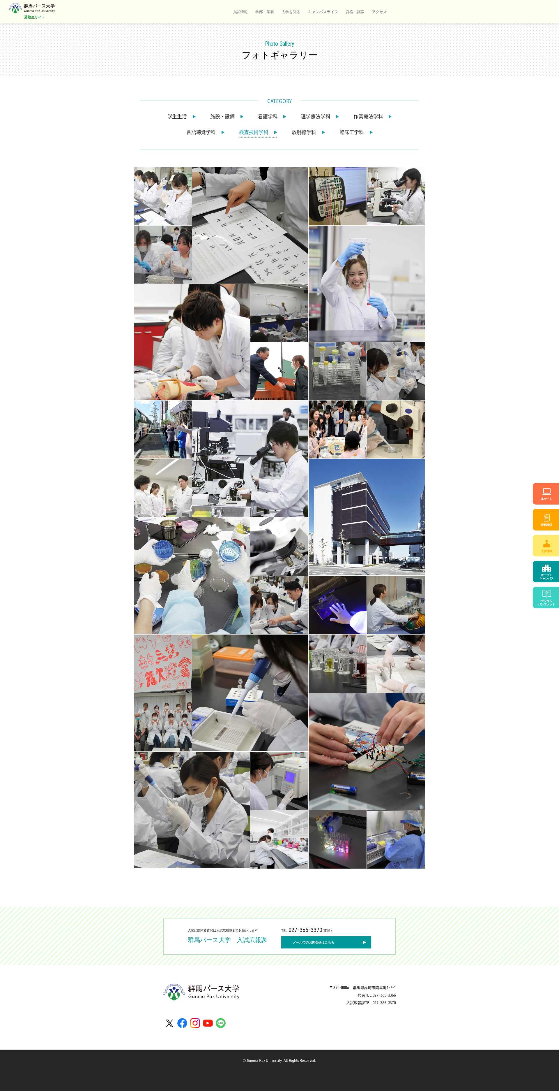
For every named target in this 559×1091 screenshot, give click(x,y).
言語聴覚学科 (201, 132)
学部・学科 (264, 11)
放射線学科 (304, 132)
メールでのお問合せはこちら (313, 942)
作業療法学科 (368, 116)
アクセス (379, 11)
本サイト (547, 498)
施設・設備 (222, 116)
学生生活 (177, 116)
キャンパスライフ (323, 11)
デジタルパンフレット (546, 602)
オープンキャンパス (546, 576)
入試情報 (240, 11)
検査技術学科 (253, 132)
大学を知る (291, 11)
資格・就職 (355, 11)
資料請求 (547, 524)
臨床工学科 (351, 132)
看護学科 (267, 116)
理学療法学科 (315, 116)
